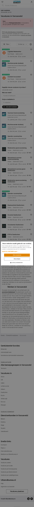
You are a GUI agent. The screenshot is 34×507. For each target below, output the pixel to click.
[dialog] (17, 253)
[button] (17, 251)
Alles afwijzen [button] (17, 259)
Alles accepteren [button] (17, 255)
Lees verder (28, 249)
